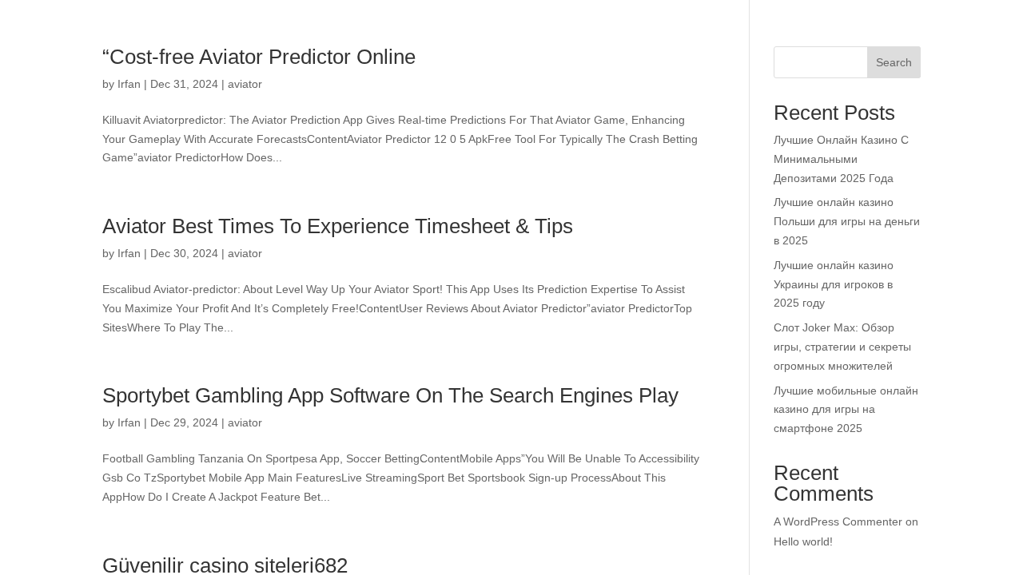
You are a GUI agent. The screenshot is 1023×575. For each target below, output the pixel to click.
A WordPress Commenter (840, 521)
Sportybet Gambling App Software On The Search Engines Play (402, 395)
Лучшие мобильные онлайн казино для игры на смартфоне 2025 (839, 410)
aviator (254, 253)
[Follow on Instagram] (942, 556)
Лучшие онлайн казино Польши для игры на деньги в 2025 (836, 221)
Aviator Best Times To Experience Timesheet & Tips (348, 226)
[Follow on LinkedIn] (974, 556)
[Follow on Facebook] (878, 556)
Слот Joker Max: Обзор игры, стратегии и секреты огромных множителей (846, 347)
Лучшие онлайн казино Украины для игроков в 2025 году (836, 284)
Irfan (129, 253)
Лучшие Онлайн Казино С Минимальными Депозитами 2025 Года (842, 159)
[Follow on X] (910, 556)
